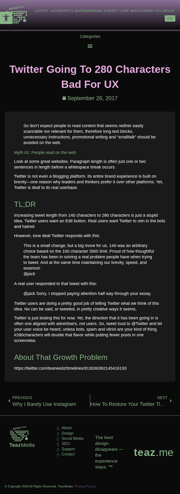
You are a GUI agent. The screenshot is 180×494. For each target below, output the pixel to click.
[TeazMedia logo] (19, 434)
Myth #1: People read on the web (45, 152)
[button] (6, 18)
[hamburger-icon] (170, 18)
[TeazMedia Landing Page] (16, 15)
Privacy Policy (85, 486)
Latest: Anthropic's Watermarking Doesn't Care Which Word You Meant (105, 11)
